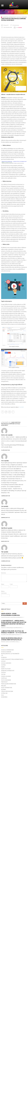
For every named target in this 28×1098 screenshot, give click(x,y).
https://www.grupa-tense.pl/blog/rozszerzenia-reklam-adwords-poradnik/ (12, 484)
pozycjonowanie (6, 680)
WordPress (4, 697)
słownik (3, 689)
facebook (4, 657)
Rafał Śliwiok (4, 528)
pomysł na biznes (6, 676)
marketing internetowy (9, 17)
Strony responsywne (7, 691)
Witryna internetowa (3, 592)
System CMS (4, 693)
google (3, 661)
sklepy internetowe (6, 687)
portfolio (4, 678)
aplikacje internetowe (7, 650)
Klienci (3, 667)
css (2, 655)
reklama (3, 685)
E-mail (11, 584)
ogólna (3, 672)
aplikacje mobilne (6, 652)
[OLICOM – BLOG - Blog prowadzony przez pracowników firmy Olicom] (15, 4)
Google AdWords (22, 17)
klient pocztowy (6, 668)
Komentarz (3, 573)
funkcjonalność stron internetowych (12, 659)
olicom (3, 674)
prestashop (4, 682)
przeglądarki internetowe (8, 684)
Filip (2, 552)
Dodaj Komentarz (16, 25)
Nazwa (2, 584)
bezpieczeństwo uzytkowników (10, 653)
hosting (3, 665)
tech (2, 695)
